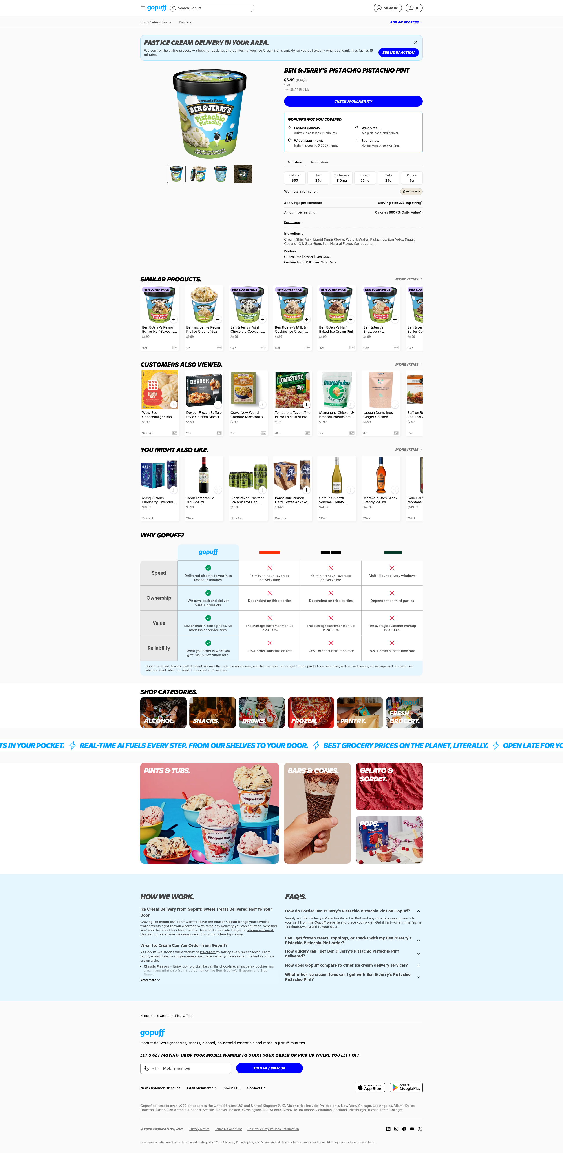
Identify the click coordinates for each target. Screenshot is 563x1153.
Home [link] (144, 1015)
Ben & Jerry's (305, 70)
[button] (414, 8)
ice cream (392, 918)
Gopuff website (327, 922)
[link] (156, 8)
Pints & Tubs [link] (184, 1015)
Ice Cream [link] (162, 1015)
